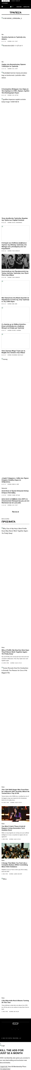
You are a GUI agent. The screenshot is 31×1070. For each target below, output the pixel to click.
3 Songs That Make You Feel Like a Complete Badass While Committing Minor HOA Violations (15, 865)
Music (3, 647)
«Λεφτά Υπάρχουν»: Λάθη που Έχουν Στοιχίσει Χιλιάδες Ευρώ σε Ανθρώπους (15, 480)
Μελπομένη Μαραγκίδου (17, 355)
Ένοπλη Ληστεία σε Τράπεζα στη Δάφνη (14, 38)
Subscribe (19, 6)
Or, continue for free (5, 1069)
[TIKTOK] (17, 1029)
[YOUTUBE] (20, 1029)
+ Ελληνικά (5, 3)
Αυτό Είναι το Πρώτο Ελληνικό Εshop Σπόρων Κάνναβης (15, 492)
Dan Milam (16, 1011)
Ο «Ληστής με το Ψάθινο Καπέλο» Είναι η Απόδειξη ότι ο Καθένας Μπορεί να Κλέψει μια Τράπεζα (14, 326)
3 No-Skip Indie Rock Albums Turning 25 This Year (15, 1001)
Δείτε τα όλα (5, 518)
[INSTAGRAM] (14, 1029)
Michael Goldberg (16, 330)
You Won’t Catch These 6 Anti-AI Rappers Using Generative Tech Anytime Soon (13, 828)
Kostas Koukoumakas (17, 222)
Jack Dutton (15, 95)
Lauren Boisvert (18, 873)
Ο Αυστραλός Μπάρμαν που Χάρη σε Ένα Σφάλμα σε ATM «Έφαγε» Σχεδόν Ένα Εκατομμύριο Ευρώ (15, 91)
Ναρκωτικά (4, 488)
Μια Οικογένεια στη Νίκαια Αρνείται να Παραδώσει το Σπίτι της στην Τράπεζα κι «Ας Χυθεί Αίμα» (15, 299)
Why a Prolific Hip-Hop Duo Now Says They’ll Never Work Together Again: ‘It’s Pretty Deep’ (15, 652)
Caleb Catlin (18, 663)
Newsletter (26, 6)
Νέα (2, 34)
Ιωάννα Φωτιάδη (16, 495)
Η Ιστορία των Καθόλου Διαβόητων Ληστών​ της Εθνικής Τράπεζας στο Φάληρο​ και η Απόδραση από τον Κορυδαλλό (14, 245)
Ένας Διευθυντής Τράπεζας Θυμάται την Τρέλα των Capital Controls (15, 219)
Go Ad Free (5, 0)
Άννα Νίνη (14, 303)
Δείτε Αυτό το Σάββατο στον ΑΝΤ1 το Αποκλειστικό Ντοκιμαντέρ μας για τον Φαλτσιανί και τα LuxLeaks (15, 501)
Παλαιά (15, 512)
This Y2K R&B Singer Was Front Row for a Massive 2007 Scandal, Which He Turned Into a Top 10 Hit (15, 791)
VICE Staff (15, 41)
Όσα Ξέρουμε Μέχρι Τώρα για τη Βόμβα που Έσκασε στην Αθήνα (13, 351)
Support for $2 (4, 1066)
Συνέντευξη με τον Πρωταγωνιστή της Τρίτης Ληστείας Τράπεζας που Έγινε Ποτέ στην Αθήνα (15, 273)
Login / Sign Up (15, 0)
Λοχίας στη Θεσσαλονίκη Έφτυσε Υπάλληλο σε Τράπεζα (14, 65)
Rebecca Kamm (15, 484)
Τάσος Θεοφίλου (16, 250)
